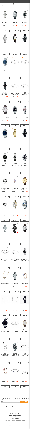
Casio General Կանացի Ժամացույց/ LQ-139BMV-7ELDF (25, 307)
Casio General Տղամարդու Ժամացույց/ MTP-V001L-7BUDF (15, 23)
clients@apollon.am (4, 427)
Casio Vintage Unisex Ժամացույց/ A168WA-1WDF (24, 212)
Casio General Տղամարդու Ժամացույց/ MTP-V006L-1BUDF (25, 46)
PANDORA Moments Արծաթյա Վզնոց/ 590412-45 (15, 307)
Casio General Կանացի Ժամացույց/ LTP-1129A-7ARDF (5, 46)
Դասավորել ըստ (3, 5)
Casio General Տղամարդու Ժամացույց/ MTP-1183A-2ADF (5, 70)
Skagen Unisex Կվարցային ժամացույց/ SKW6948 (5, 165)
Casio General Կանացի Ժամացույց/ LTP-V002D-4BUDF (25, 117)
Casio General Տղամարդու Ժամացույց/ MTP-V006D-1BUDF (15, 355)
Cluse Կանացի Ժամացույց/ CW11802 (15, 141)
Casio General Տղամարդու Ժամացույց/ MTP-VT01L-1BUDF (5, 331)
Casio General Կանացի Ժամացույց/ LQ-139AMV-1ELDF (5, 94)
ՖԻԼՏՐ (28, 5)
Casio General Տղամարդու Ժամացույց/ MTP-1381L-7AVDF (25, 236)
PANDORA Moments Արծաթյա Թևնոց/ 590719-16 (25, 94)
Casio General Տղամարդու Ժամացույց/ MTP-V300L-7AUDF (5, 117)
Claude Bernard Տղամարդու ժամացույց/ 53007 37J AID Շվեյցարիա (25, 331)
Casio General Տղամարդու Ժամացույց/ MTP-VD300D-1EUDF (25, 165)
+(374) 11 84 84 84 (15, 412)
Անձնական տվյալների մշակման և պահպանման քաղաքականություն (15, 420)
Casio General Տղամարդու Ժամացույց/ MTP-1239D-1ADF (25, 23)
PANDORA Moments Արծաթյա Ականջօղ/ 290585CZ (25, 378)
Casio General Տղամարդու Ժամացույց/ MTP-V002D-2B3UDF (5, 141)
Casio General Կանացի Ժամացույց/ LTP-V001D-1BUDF (15, 165)
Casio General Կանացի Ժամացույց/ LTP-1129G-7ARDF (15, 189)
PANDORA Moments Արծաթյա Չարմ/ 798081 (5, 212)
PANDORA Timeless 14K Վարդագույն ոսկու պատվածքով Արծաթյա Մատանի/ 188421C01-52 (25, 284)
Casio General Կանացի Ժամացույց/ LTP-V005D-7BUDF (15, 283)
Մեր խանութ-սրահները (15, 418)
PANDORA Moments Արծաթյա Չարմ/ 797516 (5, 189)
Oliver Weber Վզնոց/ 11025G (5, 283)
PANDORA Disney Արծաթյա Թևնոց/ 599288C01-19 (15, 378)
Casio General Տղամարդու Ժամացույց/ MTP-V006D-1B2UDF (15, 117)
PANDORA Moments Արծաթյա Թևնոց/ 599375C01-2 (15, 331)
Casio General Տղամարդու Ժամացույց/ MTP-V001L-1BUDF (25, 141)
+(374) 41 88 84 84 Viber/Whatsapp (15, 413)
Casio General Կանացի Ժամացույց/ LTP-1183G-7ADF (15, 212)
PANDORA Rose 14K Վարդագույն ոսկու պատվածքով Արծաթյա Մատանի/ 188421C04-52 (5, 379)
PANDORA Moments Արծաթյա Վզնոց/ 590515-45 (5, 307)
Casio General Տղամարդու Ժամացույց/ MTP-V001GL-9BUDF (25, 189)
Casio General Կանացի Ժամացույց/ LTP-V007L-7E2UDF (15, 46)
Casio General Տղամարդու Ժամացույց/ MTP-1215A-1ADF (25, 260)
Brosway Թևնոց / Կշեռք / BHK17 (5, 260)
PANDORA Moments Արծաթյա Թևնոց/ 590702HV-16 (15, 94)
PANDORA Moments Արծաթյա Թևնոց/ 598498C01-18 (25, 355)
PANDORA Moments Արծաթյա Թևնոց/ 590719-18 (15, 260)
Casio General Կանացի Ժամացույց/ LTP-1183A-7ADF (5, 236)
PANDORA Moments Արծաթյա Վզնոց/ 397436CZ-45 (5, 355)
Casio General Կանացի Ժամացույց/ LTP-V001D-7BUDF (5, 23)
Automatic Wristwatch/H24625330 (15, 236)
